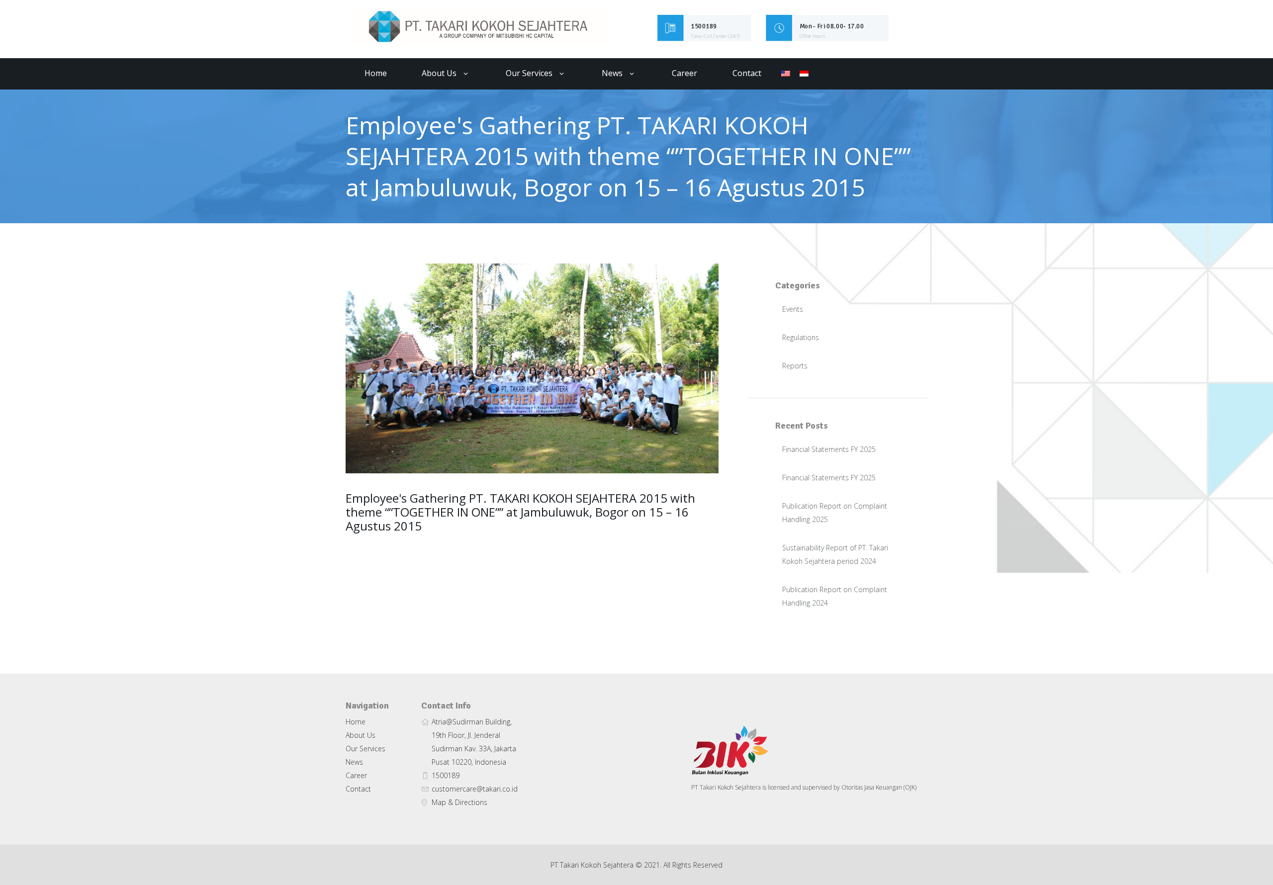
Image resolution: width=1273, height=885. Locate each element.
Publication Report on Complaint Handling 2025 (834, 512)
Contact (746, 73)
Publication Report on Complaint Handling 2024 (834, 596)
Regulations (800, 337)
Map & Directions (459, 802)
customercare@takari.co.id (475, 789)
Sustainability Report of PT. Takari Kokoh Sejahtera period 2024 (835, 554)
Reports (795, 365)
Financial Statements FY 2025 (829, 449)
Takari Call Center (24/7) (715, 36)
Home (375, 73)
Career (684, 73)
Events (792, 309)
